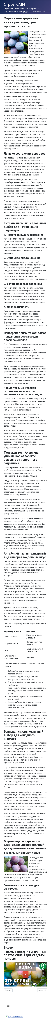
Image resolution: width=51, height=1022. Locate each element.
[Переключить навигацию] (8, 1006)
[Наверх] (47, 1017)
